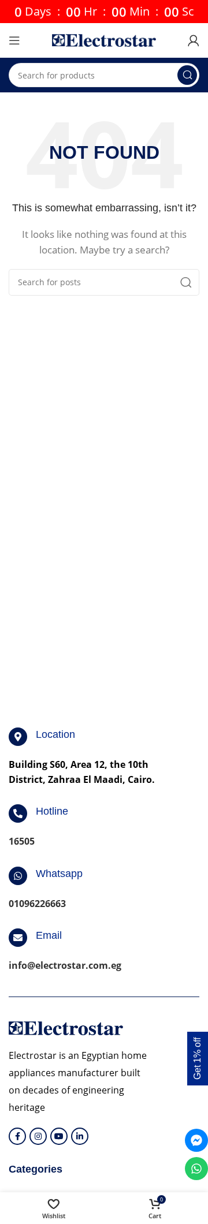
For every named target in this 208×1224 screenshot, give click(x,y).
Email (49, 935)
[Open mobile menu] (14, 40)
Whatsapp (59, 873)
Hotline (52, 811)
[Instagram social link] (38, 1136)
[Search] (187, 75)
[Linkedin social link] (79, 1136)
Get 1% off (197, 1059)
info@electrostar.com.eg (65, 965)
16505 (22, 841)
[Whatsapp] (18, 876)
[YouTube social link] (59, 1136)
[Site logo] (104, 39)
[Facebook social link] (17, 1136)
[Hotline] (18, 813)
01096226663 (37, 903)
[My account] (193, 40)
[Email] (18, 937)
